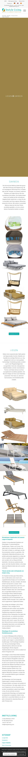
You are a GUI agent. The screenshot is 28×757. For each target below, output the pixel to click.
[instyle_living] (11, 10)
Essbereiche (4, 740)
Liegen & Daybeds (6, 742)
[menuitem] (9, 3)
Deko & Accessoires (6, 745)
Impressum (9, 3)
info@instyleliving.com (14, 6)
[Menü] (24, 10)
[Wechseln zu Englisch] (17, 3)
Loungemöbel (5, 737)
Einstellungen (21, 754)
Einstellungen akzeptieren (10, 754)
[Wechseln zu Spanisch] (21, 3)
